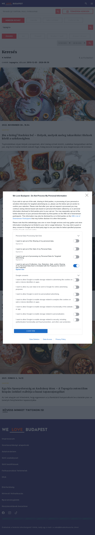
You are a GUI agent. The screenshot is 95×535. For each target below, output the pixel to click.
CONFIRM (31, 331)
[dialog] (47, 267)
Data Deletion (34, 339)
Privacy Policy (61, 339)
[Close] (87, 196)
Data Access (47, 339)
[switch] (76, 240)
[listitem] (47, 236)
